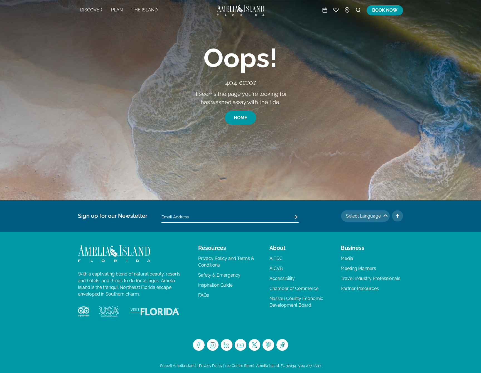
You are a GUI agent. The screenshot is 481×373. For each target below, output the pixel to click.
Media (347, 258)
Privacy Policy (210, 366)
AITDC (276, 258)
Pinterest (268, 345)
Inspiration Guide (215, 285)
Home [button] (240, 117)
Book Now (384, 10)
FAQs (203, 295)
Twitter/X (254, 345)
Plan (117, 10)
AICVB (276, 268)
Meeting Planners (358, 268)
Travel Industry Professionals (370, 278)
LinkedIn (226, 345)
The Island (145, 10)
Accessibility (282, 278)
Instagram (213, 345)
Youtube (240, 345)
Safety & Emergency (219, 275)
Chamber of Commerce (293, 288)
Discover (91, 10)
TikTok (282, 345)
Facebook (199, 345)
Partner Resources (360, 288)
